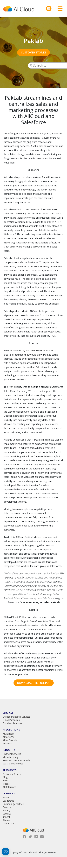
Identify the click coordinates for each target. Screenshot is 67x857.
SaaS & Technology (13, 763)
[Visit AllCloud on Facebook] (24, 836)
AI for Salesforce (11, 740)
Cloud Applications (12, 723)
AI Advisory (8, 733)
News (6, 780)
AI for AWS (8, 736)
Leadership (8, 800)
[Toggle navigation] (59, 8)
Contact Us (8, 823)
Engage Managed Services (16, 716)
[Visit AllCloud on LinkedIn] (36, 836)
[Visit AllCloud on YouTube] (42, 836)
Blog (5, 777)
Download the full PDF (33, 683)
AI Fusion (7, 743)
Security (7, 813)
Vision (6, 797)
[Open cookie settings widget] (5, 851)
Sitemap (7, 820)
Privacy (6, 810)
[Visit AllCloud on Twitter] (30, 836)
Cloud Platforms (11, 719)
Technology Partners (14, 803)
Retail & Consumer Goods (16, 760)
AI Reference (9, 787)
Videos (6, 783)
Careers (7, 807)
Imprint (6, 816)
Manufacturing (10, 757)
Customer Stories (33, 52)
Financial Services (12, 753)
